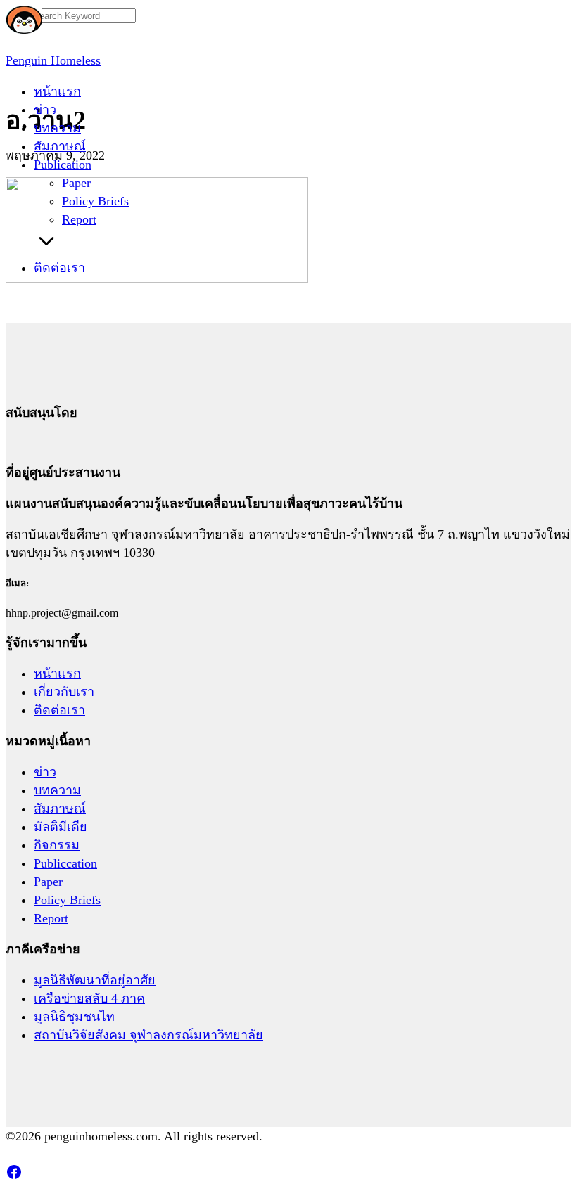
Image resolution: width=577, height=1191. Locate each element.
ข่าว (45, 110)
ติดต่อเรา (59, 268)
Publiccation (65, 863)
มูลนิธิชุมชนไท (74, 1017)
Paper (76, 183)
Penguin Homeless (53, 60)
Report (79, 219)
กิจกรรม (57, 845)
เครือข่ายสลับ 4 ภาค (89, 998)
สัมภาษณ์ (60, 146)
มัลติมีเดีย (60, 827)
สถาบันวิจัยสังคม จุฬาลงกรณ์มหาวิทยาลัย (148, 1035)
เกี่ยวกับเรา (64, 692)
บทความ (57, 128)
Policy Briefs (95, 201)
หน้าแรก (57, 91)
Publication (62, 164)
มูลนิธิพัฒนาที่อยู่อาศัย (95, 980)
